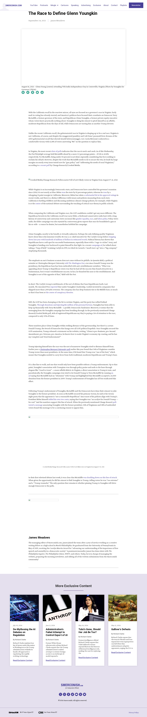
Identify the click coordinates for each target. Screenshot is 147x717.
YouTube (34, 5)
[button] (23, 92)
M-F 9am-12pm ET (26, 712)
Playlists (123, 5)
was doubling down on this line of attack (100, 477)
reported (54, 287)
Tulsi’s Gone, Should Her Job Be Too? (89, 631)
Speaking (75, 5)
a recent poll (44, 165)
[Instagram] (64, 694)
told (74, 263)
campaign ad (97, 245)
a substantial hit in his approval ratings (100, 195)
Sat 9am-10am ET (50, 712)
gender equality (82, 219)
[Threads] (80, 694)
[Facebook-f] (68, 694)
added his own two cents (58, 399)
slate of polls (56, 151)
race (91, 219)
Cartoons (64, 5)
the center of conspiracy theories (59, 292)
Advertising (86, 5)
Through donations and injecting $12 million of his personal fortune (64, 305)
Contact (114, 5)
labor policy (103, 219)
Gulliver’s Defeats (120, 629)
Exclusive (97, 5)
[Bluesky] (84, 694)
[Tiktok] (72, 694)
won (63, 192)
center (38, 203)
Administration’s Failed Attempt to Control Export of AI (57, 632)
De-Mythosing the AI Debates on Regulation (24, 632)
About (105, 5)
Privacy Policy (134, 712)
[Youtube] (76, 694)
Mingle (53, 5)
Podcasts (44, 5)
